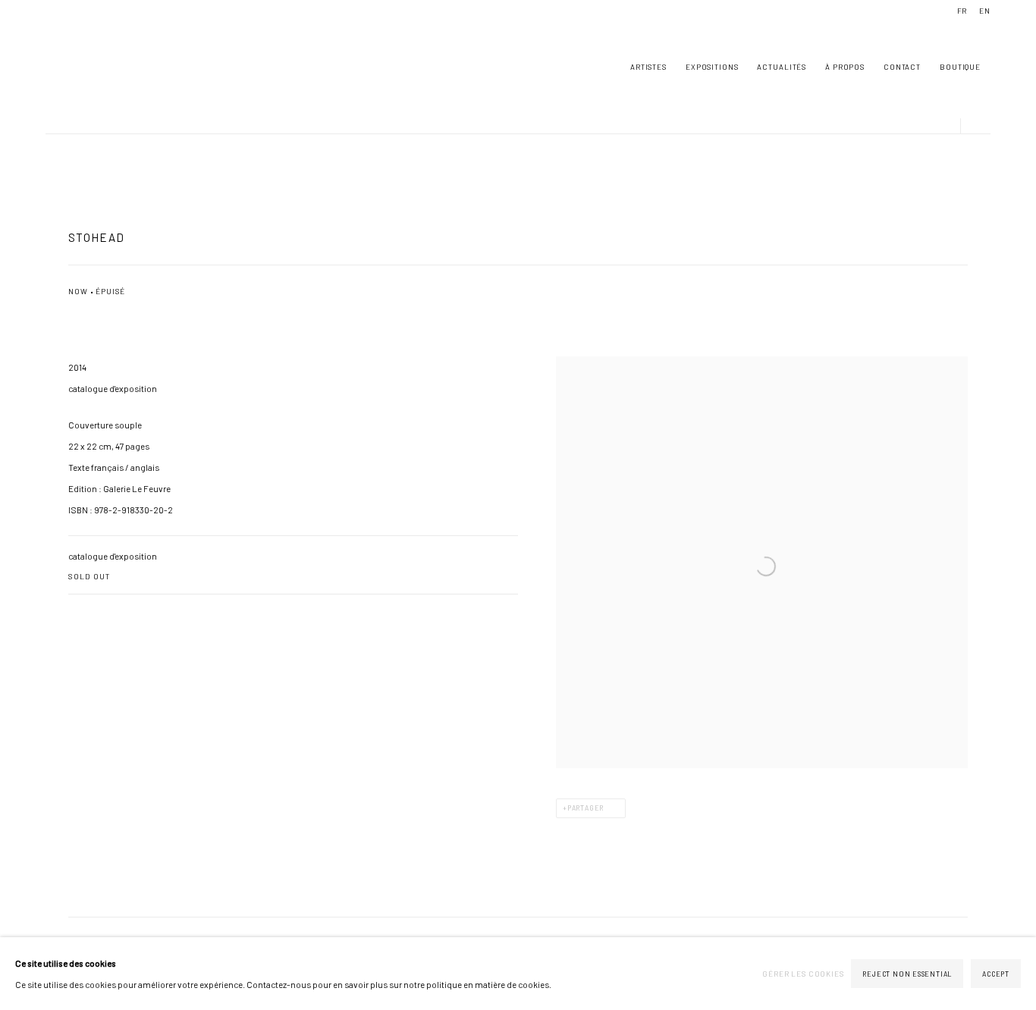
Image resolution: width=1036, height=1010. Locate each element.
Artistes (648, 66)
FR (962, 10)
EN (984, 10)
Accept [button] (995, 974)
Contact (902, 66)
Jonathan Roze (91, 66)
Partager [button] (585, 808)
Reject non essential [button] (907, 974)
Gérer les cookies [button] (803, 973)
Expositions (712, 66)
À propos (845, 66)
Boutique (960, 66)
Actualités (781, 66)
